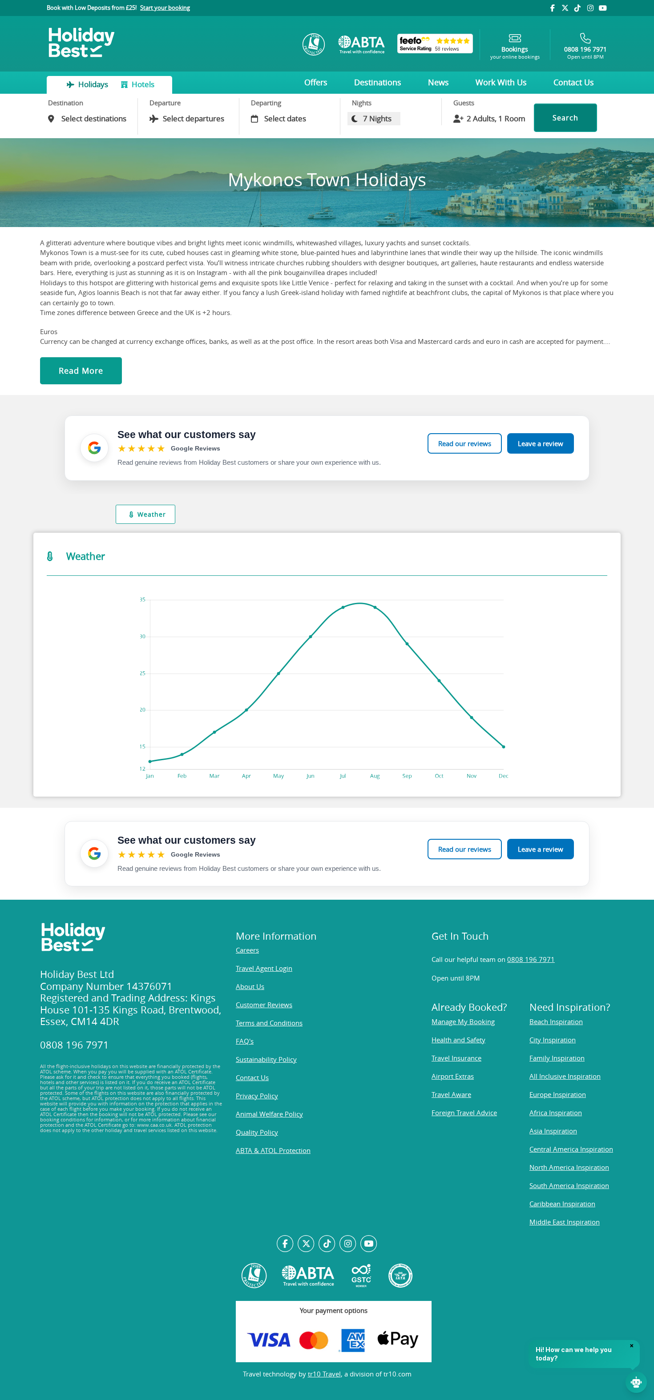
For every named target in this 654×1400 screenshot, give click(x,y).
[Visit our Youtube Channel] (602, 8)
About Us (250, 986)
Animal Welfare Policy (269, 1113)
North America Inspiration (569, 1167)
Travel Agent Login (264, 968)
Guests (463, 102)
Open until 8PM (585, 52)
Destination (65, 102)
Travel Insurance (456, 1057)
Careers (247, 949)
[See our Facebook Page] (285, 1244)
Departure (165, 102)
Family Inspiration (557, 1057)
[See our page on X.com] (565, 8)
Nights (361, 102)
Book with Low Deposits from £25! (118, 8)
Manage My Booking (463, 1021)
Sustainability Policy (266, 1059)
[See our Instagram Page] (347, 1244)
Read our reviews (464, 443)
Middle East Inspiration (564, 1221)
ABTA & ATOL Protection (273, 1150)
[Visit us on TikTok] (577, 8)
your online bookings (515, 52)
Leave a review (540, 443)
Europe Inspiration (557, 1094)
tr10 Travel (324, 1373)
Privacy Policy (257, 1095)
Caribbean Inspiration (562, 1203)
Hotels (142, 84)
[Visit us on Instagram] (589, 8)
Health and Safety (458, 1039)
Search (565, 118)
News (438, 82)
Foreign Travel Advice (464, 1112)
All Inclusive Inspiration (565, 1076)
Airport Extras (453, 1076)
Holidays (93, 84)
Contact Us (573, 82)
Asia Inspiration (553, 1130)
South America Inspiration (569, 1185)
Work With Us (501, 82)
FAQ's (245, 1041)
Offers (315, 82)
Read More (81, 370)
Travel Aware (451, 1094)
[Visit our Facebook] (552, 8)
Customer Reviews (264, 1004)
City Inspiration (552, 1039)
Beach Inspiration (556, 1021)
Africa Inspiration (555, 1112)
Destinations (377, 82)
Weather (151, 514)
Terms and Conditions (269, 1022)
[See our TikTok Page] (327, 1244)
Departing (266, 102)
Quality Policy (257, 1132)
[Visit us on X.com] (306, 1244)
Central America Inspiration (571, 1149)
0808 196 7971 (531, 959)
